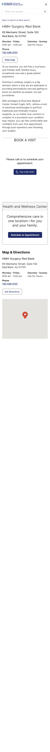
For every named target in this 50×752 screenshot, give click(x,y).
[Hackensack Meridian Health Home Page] (12, 4)
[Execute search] (46, 11)
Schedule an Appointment (25, 235)
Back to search (9, 20)
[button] (25, 315)
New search (24, 20)
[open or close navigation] (46, 4)
